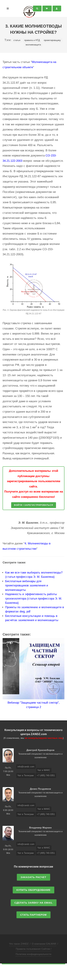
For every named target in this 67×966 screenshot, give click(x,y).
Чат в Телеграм (26, 775)
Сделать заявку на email (33, 902)
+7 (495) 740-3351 (46, 775)
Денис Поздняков (40, 788)
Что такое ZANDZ (19, 943)
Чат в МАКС (43, 770)
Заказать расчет (33, 877)
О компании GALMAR (44, 943)
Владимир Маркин (40, 827)
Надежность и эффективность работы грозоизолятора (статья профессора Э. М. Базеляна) (33, 598)
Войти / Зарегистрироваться (33, 505)
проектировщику (52, 40)
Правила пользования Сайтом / (33, 948)
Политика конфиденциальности (33, 954)
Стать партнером (33, 914)
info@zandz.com (26, 766)
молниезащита (33, 44)
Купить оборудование (33, 890)
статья (16, 40)
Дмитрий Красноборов (40, 750)
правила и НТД (32, 40)
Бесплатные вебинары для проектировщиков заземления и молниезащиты (26, 586)
